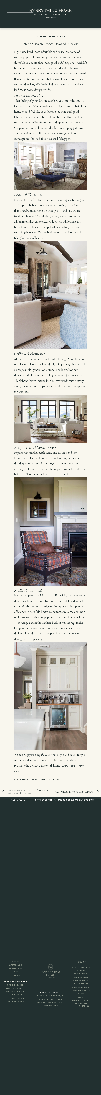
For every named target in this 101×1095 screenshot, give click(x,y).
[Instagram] (79, 1006)
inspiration (21, 779)
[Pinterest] (83, 1006)
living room (38, 779)
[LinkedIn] (87, 1006)
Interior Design (45, 37)
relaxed (53, 779)
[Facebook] (75, 1006)
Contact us (55, 760)
